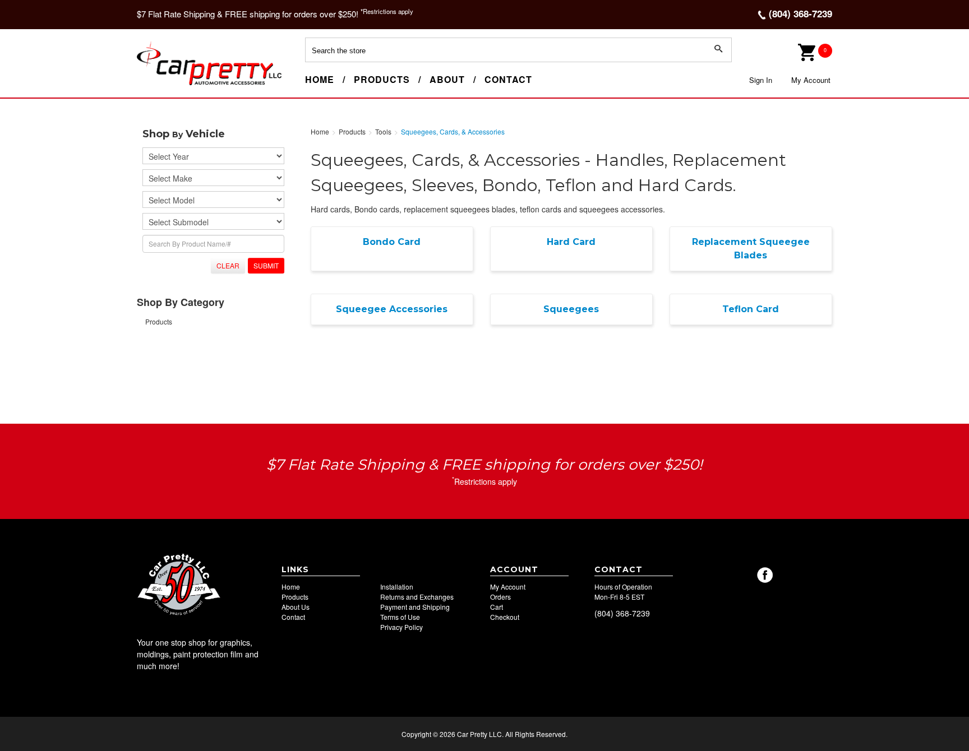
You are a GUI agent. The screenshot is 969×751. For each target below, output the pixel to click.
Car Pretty (157, 84)
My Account (810, 80)
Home (319, 79)
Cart (496, 606)
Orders (500, 596)
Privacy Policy (401, 627)
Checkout (504, 617)
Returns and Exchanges (417, 596)
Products (382, 79)
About (447, 79)
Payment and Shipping (415, 606)
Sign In (760, 80)
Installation (396, 586)
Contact (508, 79)
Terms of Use (400, 617)
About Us (296, 606)
